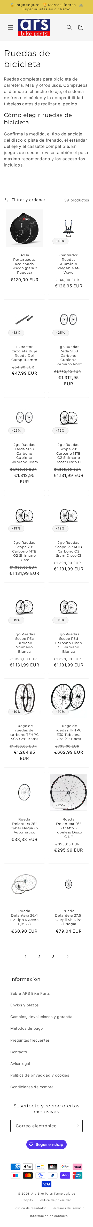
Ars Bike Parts (42, 1193)
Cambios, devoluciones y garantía (41, 1016)
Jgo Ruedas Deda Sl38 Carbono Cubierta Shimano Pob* (69, 355)
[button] (10, 27)
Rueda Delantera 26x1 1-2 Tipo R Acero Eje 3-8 (24, 917)
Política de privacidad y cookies (39, 1075)
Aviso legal (20, 1063)
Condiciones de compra (32, 1087)
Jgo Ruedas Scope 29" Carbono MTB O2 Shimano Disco (24, 551)
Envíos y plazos (24, 1005)
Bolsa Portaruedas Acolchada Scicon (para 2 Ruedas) (24, 263)
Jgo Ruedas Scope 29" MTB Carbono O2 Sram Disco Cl (68, 548)
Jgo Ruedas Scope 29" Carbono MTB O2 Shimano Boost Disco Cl (69, 453)
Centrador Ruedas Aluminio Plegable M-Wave (68, 263)
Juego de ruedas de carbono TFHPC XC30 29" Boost (24, 732)
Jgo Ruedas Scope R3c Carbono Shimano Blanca (24, 643)
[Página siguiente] (67, 956)
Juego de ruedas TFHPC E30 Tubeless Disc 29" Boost (68, 732)
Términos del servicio (68, 1208)
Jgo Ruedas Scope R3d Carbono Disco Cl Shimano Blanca (68, 643)
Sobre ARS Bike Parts (30, 993)
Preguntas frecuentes (30, 1040)
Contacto (18, 1052)
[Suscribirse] (76, 1126)
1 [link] (26, 956)
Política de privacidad (55, 1200)
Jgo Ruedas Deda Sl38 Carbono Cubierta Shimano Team (24, 453)
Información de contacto (49, 1216)
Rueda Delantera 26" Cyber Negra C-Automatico (24, 825)
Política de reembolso (30, 1208)
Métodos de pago (26, 1028)
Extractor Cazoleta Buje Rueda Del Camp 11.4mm (24, 353)
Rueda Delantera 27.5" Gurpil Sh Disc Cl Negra (68, 917)
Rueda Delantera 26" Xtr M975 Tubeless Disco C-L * (68, 828)
